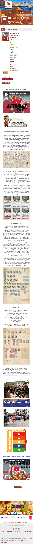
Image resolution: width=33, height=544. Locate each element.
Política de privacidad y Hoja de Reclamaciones (19, 531)
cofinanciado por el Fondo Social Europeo (19, 522)
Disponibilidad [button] (6, 75)
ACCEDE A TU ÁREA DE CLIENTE (16, 12)
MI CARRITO (13, 11)
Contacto (3, 531)
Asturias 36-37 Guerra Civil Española (15, 35)
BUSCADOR (20, 11)
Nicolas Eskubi (14, 70)
